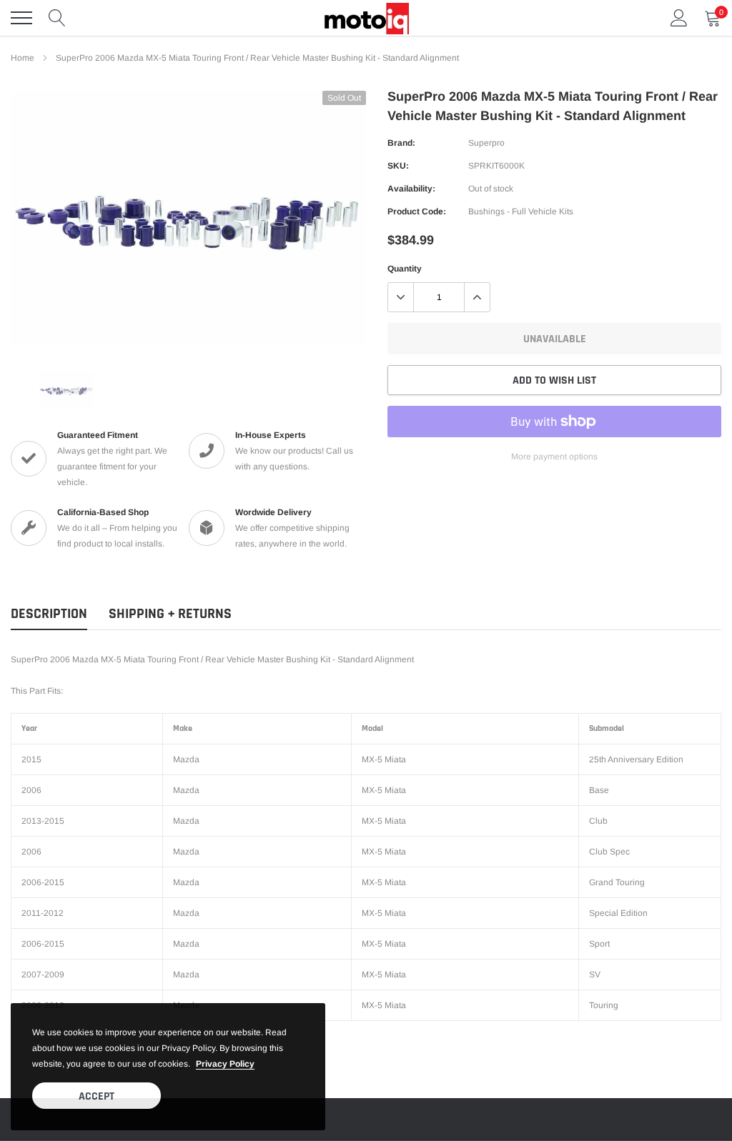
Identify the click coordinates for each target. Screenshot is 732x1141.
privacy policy (225, 1064)
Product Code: (416, 211)
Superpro (486, 143)
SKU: (398, 166)
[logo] (366, 18)
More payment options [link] (554, 457)
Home (22, 58)
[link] (66, 390)
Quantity (404, 269)
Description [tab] (49, 614)
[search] (57, 18)
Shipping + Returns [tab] (170, 614)
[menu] (21, 18)
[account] (679, 18)
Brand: (401, 143)
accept (96, 1096)
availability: (411, 189)
